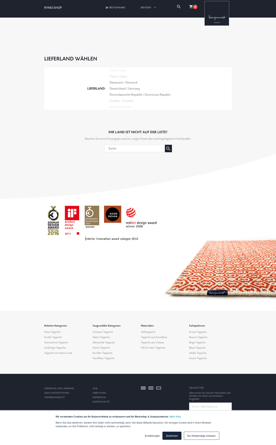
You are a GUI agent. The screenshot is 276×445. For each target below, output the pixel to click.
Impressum (99, 397)
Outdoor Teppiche (103, 332)
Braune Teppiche (198, 337)
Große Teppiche (53, 337)
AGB (95, 388)
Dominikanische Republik (126, 95)
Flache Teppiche (101, 347)
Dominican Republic (158, 95)
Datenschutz (101, 401)
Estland (114, 107)
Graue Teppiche (197, 332)
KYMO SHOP (53, 8)
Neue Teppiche (52, 332)
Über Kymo (99, 392)
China (113, 76)
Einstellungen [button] (152, 435)
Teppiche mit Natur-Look (58, 353)
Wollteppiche (148, 332)
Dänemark (116, 83)
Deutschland (117, 7)
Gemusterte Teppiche (56, 342)
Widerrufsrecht (54, 397)
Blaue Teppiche (197, 347)
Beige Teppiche (197, 342)
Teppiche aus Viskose (152, 342)
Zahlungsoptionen (56, 392)
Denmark (131, 83)
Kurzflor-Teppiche (102, 353)
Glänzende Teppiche (104, 342)
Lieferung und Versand (59, 388)
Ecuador (115, 101)
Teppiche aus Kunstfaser (154, 337)
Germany (134, 89)
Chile (113, 70)
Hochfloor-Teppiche (103, 358)
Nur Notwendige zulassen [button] (201, 435)
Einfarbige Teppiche (55, 347)
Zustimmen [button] (172, 435)
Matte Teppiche (101, 337)
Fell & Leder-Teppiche (153, 347)
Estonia (126, 107)
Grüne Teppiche (198, 358)
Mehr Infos (175, 416)
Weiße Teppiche (197, 353)
